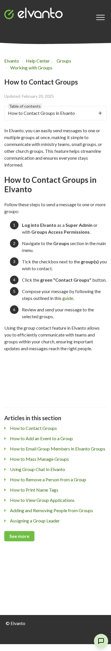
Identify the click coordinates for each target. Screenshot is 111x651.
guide (67, 298)
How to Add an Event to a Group (41, 438)
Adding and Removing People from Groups (51, 510)
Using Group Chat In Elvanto (37, 469)
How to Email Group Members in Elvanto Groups (57, 448)
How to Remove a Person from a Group (48, 479)
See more (19, 536)
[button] (100, 17)
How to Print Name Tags (34, 489)
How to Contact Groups (33, 428)
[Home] (33, 13)
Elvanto (11, 60)
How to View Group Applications (42, 500)
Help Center (38, 60)
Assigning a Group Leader (35, 520)
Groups (64, 60)
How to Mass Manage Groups (39, 459)
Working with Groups (31, 67)
